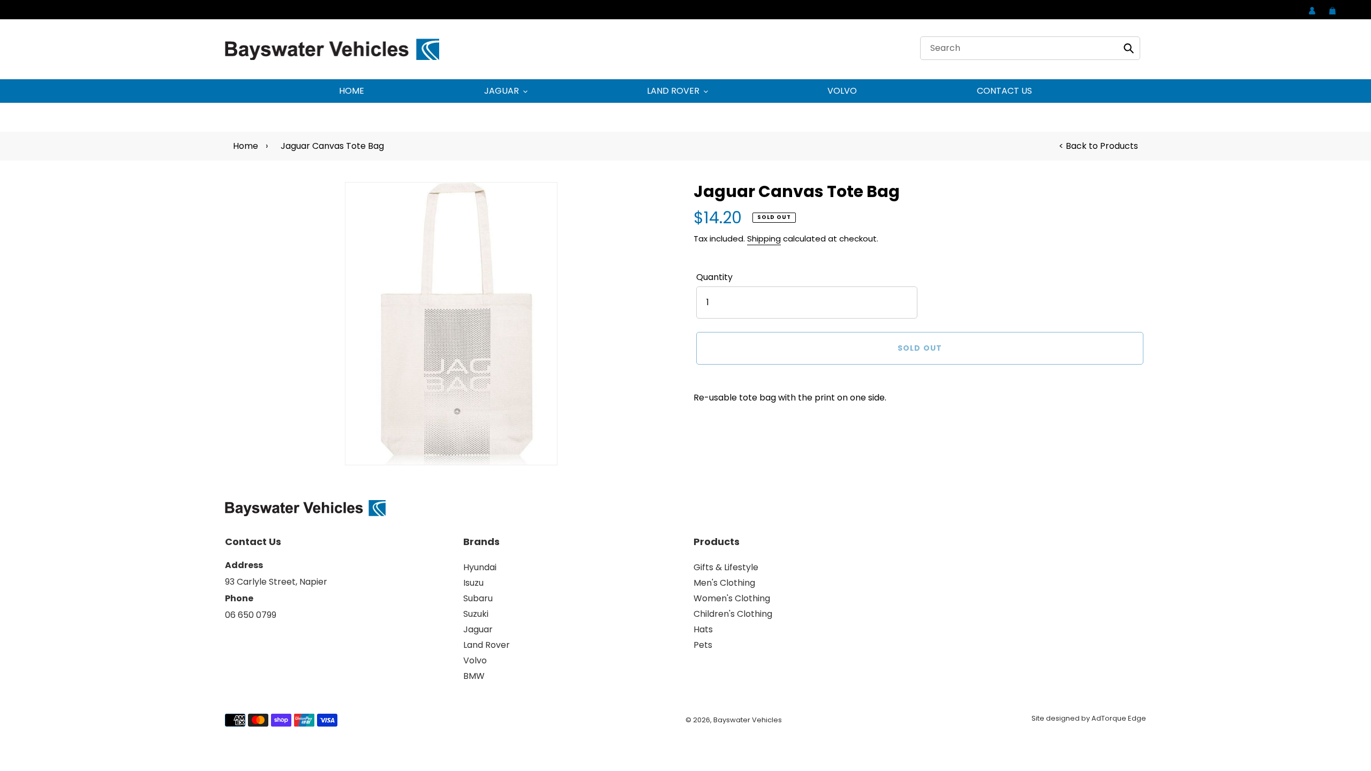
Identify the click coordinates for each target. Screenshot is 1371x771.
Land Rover (486, 645)
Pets (703, 645)
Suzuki (475, 614)
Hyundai (479, 567)
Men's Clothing (724, 583)
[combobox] (1030, 48)
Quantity (714, 277)
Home (245, 146)
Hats (703, 629)
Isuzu (473, 583)
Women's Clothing (732, 598)
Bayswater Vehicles (747, 720)
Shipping (764, 238)
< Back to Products (1098, 146)
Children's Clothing (733, 614)
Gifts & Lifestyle (726, 567)
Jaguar (478, 629)
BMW (474, 676)
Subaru (478, 598)
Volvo (475, 660)
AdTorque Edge (1118, 718)
